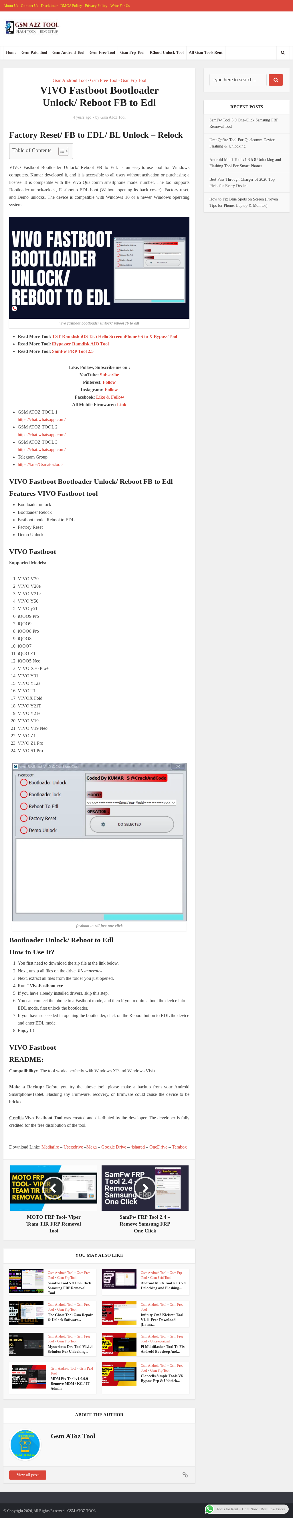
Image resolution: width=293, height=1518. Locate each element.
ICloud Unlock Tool (167, 52)
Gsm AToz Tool (113, 117)
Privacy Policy (96, 5)
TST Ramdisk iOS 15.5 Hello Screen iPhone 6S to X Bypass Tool (114, 336)
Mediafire (50, 1147)
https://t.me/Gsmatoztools (40, 464)
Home (11, 52)
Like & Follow (110, 397)
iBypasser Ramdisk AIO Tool (80, 343)
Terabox (179, 1147)
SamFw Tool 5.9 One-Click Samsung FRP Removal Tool (69, 1288)
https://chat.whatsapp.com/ (42, 419)
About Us (10, 5)
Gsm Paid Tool (34, 52)
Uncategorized (160, 1341)
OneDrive (158, 1147)
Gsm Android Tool (68, 52)
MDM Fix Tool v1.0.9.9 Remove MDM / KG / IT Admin (70, 1384)
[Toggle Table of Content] (60, 151)
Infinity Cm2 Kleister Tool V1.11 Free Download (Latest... (162, 1320)
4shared (138, 1147)
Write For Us (120, 5)
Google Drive (113, 1147)
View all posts (28, 1475)
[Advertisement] (109, 1136)
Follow (109, 382)
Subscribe (109, 374)
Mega (91, 1147)
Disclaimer (49, 5)
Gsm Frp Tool (132, 52)
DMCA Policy (71, 5)
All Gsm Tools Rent (206, 52)
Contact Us (29, 5)
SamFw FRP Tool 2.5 (73, 351)
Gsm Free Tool (102, 52)
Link (121, 404)
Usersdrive (73, 1147)
